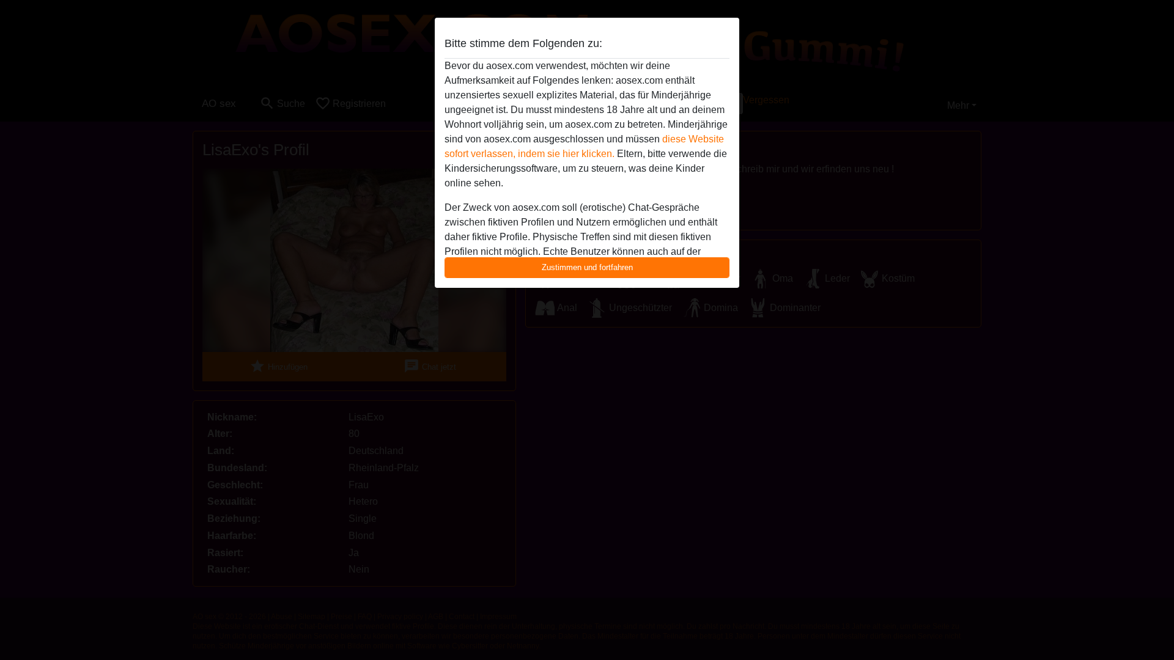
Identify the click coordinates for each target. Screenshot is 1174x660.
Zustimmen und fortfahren (587, 267)
